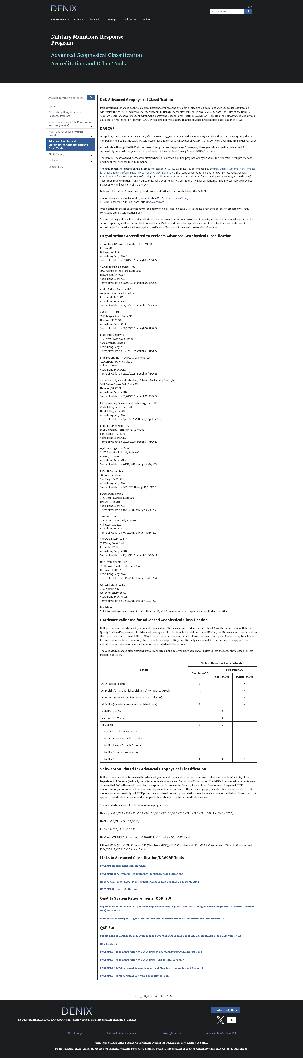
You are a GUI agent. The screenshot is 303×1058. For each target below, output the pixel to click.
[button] (70, 123)
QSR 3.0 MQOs (108, 944)
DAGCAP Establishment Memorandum (123, 866)
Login (249, 6)
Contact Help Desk (225, 1010)
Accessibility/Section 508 (221, 1033)
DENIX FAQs (74, 1033)
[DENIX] (64, 9)
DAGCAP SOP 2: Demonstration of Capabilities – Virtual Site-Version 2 (142, 960)
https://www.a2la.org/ (177, 198)
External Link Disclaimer (121, 1033)
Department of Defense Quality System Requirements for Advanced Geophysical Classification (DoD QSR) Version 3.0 (170, 936)
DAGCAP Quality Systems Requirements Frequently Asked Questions (141, 874)
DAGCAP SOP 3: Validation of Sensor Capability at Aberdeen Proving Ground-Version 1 (151, 968)
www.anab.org (156, 202)
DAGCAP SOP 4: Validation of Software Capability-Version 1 (135, 976)
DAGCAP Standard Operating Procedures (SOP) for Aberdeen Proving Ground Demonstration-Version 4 (162, 918)
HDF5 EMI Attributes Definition (118, 889)
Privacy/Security (171, 1033)
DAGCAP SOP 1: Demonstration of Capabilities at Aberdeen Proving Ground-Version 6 (151, 952)
